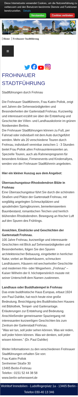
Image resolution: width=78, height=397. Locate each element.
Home (6, 38)
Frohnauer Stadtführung (26, 38)
